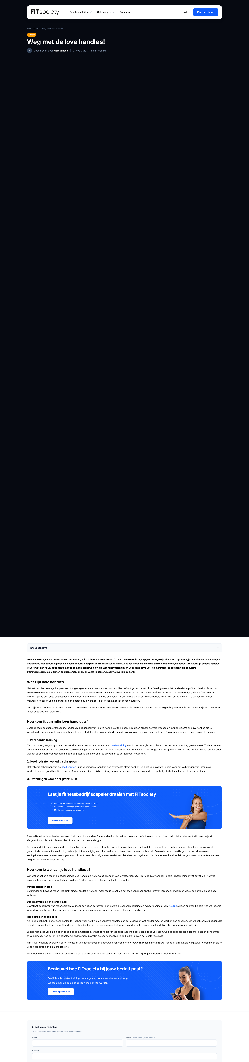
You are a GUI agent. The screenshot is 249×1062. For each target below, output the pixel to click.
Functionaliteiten (79, 12)
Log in (185, 12)
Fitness (36, 28)
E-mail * (140, 1037)
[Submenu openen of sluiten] (91, 12)
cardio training (119, 745)
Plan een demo (205, 12)
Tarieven (125, 12)
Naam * (35, 1037)
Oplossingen (104, 12)
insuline (172, 906)
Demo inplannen (59, 991)
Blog (29, 28)
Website (35, 1050)
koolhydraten (68, 767)
